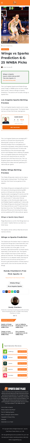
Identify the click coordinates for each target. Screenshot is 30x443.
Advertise (3, 419)
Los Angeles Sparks (15, 286)
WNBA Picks (9, 45)
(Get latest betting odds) (9, 80)
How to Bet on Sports (7, 407)
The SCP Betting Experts (7, 412)
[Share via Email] (18, 291)
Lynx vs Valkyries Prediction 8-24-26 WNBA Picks (21, 326)
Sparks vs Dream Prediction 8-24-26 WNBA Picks (7, 326)
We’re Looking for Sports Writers (9, 414)
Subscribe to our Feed (7, 421)
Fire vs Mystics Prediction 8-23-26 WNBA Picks (21, 333)
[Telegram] (15, 291)
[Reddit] (9, 291)
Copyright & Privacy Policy (8, 417)
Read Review (22, 351)
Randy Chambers (7, 67)
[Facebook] (4, 291)
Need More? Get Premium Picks (15, 277)
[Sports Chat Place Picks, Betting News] (15, 2)
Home (3, 45)
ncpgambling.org (16, 439)
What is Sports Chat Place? (8, 409)
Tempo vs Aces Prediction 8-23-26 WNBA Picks (7, 333)
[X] (6, 291)
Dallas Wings (15, 283)
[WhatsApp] (12, 291)
